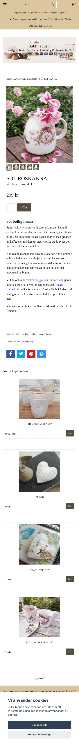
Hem (9, 79)
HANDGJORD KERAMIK (25, 79)
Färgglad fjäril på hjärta (39, 569)
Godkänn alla (39, 725)
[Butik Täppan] (39, 49)
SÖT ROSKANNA (48, 79)
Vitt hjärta (39, 497)
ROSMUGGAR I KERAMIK (39, 642)
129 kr (8, 579)
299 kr (8, 652)
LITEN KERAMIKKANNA (39, 424)
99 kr (10, 434)
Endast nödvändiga (39, 734)
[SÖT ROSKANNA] (39, 124)
